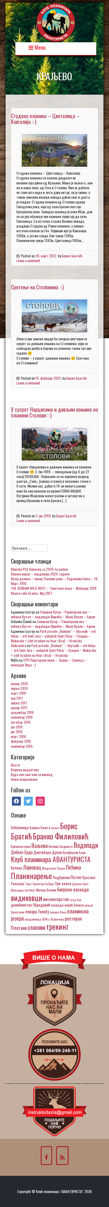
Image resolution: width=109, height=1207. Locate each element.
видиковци (26, 897)
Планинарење (31, 875)
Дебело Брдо (22, 852)
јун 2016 (16, 731)
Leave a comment (28, 260)
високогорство (56, 898)
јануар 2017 (19, 707)
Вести (15, 765)
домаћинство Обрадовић (30, 905)
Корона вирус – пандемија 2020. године (40, 574)
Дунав (57, 852)
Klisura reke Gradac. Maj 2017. (32, 593)
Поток (76, 877)
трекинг (57, 926)
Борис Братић (72, 255)
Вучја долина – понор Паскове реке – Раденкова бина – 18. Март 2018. (54, 581)
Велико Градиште (61, 846)
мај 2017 (17, 698)
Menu (39, 47)
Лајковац (32, 867)
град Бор (75, 899)
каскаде (57, 905)
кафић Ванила (74, 905)
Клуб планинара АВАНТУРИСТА (50, 859)
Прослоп (88, 877)
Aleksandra (18, 645)
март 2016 (18, 736)
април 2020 (19, 688)
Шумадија (17, 890)
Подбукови (61, 877)
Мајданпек (49, 868)
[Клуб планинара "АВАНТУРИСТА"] (56, 22)
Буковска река (21, 846)
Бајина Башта (40, 827)
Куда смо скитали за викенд (32, 774)
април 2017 (19, 702)
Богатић (55, 828)
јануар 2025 (19, 683)
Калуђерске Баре (74, 852)
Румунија (17, 883)
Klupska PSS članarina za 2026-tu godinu (39, 569)
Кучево (16, 868)
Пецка (61, 868)
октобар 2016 (20, 722)
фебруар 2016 (21, 741)
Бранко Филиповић (60, 836)
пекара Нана (58, 911)
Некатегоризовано (24, 779)
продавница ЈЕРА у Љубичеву (44, 919)
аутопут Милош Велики (40, 890)
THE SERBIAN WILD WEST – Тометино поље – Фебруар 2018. (54, 588)
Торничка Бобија (43, 883)
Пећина (73, 867)
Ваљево (39, 845)
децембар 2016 (22, 712)
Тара (28, 883)
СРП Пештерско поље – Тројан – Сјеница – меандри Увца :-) (49, 662)
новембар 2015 (22, 746)
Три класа (63, 883)
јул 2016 (16, 727)
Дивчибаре (42, 852)
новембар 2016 (22, 717)
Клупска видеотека (25, 769)
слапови (36, 927)
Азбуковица (20, 827)
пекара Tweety (37, 911)
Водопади (86, 845)
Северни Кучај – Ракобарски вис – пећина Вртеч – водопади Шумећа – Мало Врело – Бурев (53, 614)
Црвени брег (80, 883)
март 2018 (18, 693)
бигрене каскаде (73, 889)
